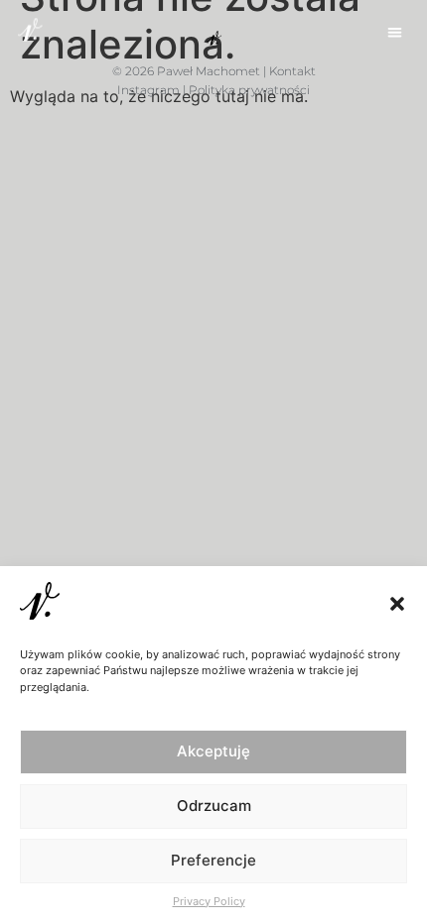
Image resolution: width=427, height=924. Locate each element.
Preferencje (213, 860)
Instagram (148, 89)
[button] (397, 604)
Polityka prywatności (249, 89)
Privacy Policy (209, 901)
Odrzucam (214, 805)
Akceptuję (213, 751)
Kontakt (292, 70)
